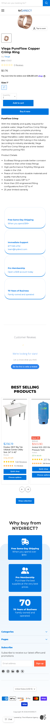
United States (24, 689)
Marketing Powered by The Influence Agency (21, 717)
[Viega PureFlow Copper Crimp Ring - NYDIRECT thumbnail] (6, 38)
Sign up (40, 663)
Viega (7, 56)
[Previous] (22, 489)
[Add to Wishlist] (15, 399)
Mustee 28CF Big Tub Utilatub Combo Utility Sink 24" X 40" (13, 450)
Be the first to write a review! (25, 366)
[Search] (46, 3)
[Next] (28, 489)
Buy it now (25, 111)
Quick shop (14, 471)
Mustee (6, 455)
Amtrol (34, 452)
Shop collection (25, 501)
